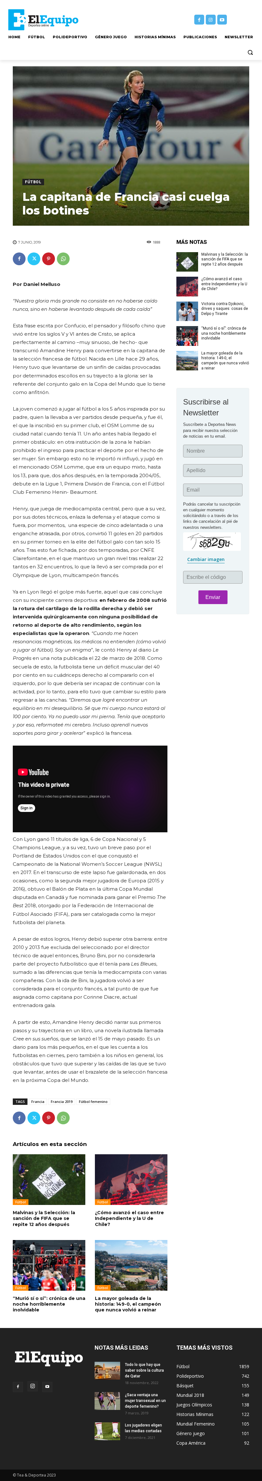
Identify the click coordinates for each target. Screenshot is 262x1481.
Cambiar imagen (206, 559)
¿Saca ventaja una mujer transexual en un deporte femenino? (145, 1401)
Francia (37, 1101)
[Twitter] (33, 258)
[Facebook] (199, 20)
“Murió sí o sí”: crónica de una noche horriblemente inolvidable (49, 1304)
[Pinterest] (48, 258)
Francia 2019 (62, 1101)
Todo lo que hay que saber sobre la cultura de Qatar (144, 1370)
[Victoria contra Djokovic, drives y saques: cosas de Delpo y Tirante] (187, 311)
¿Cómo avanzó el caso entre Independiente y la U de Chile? (129, 1218)
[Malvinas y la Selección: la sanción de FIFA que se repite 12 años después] (49, 1179)
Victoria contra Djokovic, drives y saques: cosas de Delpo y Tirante (224, 309)
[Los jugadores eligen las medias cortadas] (107, 1431)
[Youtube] (222, 20)
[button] (250, 52)
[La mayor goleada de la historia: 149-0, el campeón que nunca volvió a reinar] (131, 1265)
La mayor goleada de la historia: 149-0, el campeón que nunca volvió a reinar (128, 1304)
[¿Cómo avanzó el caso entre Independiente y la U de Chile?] (131, 1179)
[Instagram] (211, 20)
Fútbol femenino (93, 1101)
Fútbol (33, 182)
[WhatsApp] (63, 258)
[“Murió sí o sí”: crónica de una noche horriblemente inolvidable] (49, 1265)
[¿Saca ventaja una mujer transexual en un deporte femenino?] (107, 1401)
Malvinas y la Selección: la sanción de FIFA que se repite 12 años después (44, 1218)
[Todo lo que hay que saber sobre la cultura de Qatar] (107, 1371)
